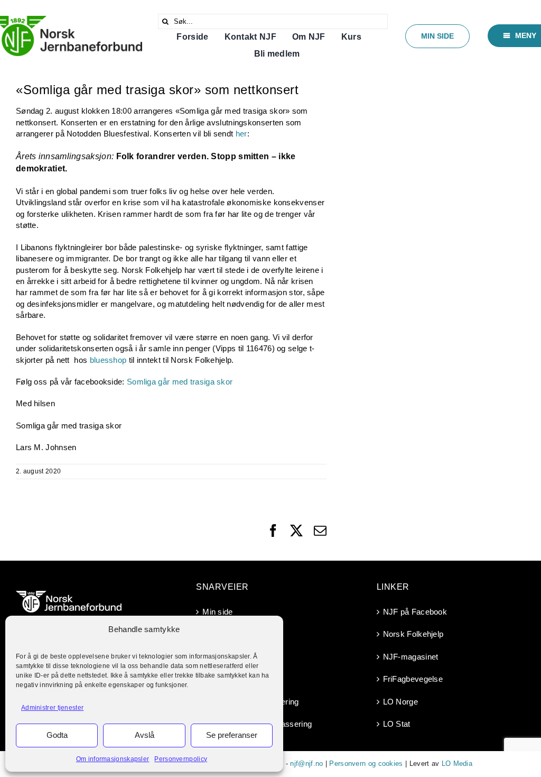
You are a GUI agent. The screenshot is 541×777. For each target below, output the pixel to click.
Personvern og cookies (366, 763)
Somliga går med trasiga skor (179, 381)
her (241, 133)
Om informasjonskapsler (113, 759)
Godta (57, 734)
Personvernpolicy (180, 759)
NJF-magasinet (411, 656)
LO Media (457, 763)
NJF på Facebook (415, 611)
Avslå (144, 734)
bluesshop (108, 359)
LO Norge (400, 701)
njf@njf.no (306, 763)
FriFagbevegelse (413, 678)
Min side (217, 611)
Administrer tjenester (52, 707)
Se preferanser (231, 734)
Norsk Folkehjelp (413, 633)
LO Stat (397, 723)
